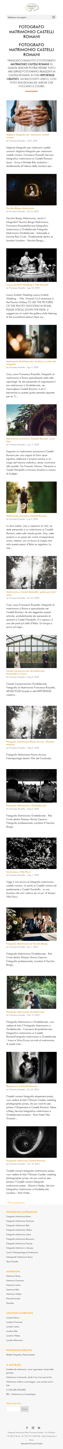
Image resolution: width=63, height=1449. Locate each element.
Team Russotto (12, 1261)
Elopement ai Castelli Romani (21, 1086)
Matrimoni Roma (13, 1276)
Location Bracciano (14, 1340)
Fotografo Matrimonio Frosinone (20, 1221)
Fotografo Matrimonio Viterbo (19, 1230)
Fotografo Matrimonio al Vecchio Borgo (27, 943)
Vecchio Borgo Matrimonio (20, 208)
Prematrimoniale (13, 1298)
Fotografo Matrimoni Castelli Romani (25, 1160)
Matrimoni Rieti (12, 1289)
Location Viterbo (13, 1335)
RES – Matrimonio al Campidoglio (21, 1394)
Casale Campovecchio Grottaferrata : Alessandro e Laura (26, 672)
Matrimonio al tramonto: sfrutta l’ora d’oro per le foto (29, 1377)
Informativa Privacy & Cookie (31, 1443)
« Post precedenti (15, 1202)
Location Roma (12, 1317)
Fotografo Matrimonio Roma (18, 1216)
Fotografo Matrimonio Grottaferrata (25, 1011)
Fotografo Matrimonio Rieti (17, 1225)
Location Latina (12, 1326)
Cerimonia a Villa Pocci (18, 871)
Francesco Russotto (17, 141)
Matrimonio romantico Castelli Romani (26, 515)
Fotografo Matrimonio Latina (18, 1234)
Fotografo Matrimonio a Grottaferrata (26, 805)
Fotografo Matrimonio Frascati (19, 1243)
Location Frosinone (14, 1322)
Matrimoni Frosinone (15, 1280)
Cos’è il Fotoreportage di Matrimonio (22, 1252)
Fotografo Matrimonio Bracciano (20, 1239)
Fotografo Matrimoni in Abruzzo (19, 1248)
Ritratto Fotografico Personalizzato (20, 1354)
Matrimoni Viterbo (14, 1294)
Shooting (10, 1303)
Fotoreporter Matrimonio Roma (19, 1257)
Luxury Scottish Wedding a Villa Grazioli (27, 284)
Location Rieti (11, 1331)
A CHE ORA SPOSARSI (16, 1390)
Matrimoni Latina (13, 1285)
